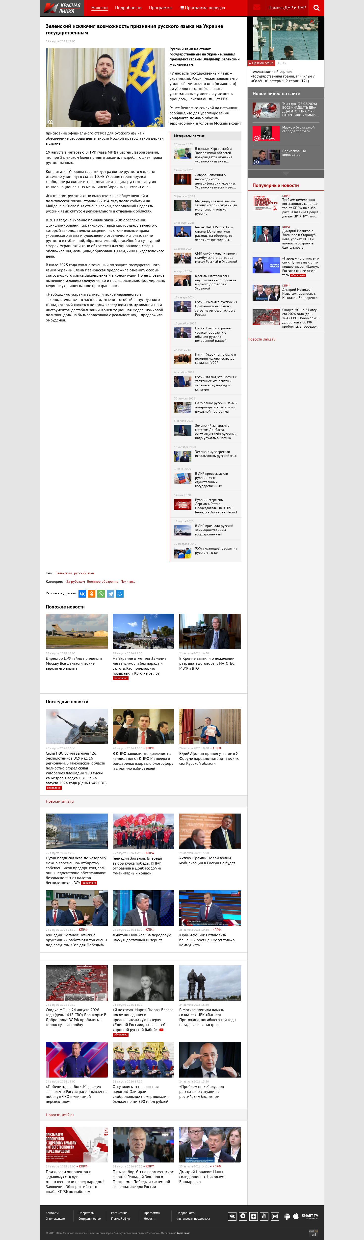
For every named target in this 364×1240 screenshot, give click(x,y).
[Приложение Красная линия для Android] (287, 1217)
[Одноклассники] (91, 594)
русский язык (84, 573)
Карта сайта (183, 1233)
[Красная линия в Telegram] (243, 1216)
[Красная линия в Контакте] (232, 1216)
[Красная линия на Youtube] (264, 1216)
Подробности (128, 7)
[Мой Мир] (120, 594)
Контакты (52, 1213)
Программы (160, 7)
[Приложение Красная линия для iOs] (296, 1217)
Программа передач (205, 7)
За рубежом (75, 582)
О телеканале (55, 1218)
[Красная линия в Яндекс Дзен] (253, 1216)
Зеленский (63, 573)
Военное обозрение (102, 582)
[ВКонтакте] (82, 594)
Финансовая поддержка (193, 1218)
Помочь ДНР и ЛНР (287, 7)
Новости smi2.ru (60, 801)
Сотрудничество (89, 1218)
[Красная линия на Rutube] (275, 1216)
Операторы (86, 1213)
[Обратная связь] (256, 8)
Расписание (119, 1213)
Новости (99, 7)
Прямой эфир (120, 1218)
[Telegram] (110, 594)
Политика (128, 582)
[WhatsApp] (101, 594)
